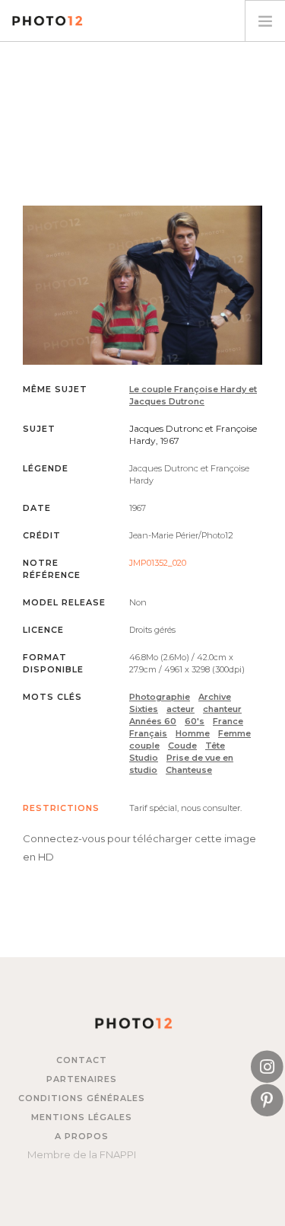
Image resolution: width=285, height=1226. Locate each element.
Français (148, 733)
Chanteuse (189, 770)
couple (144, 745)
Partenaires (81, 1079)
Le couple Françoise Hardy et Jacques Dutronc (193, 395)
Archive (214, 696)
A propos (82, 1136)
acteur (180, 709)
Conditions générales (81, 1098)
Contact (81, 1060)
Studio (143, 757)
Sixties (143, 709)
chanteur (222, 709)
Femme (234, 733)
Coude (182, 745)
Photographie (159, 696)
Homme (193, 733)
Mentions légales (81, 1117)
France (228, 721)
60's (194, 721)
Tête (215, 745)
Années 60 (152, 721)
